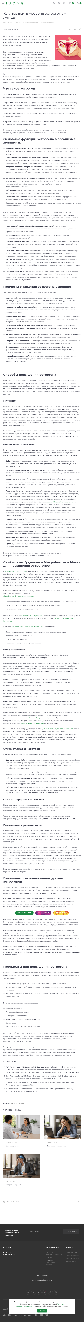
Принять (42, 1311)
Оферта (49, 1257)
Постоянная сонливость (56, 1146)
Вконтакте (28, 1292)
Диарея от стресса (13, 1185)
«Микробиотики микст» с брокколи (27, 626)
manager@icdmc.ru (43, 1280)
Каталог (7, 1248)
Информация (52, 1248)
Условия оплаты (71, 1252)
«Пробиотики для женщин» (32, 723)
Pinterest (56, 1292)
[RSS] (75, 29)
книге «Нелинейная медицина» (60, 502)
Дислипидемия (12, 1146)
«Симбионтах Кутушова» (15, 571)
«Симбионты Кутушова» (31, 615)
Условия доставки (72, 1255)
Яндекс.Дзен (50, 1292)
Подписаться (71, 1231)
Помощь (70, 1248)
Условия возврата (72, 1258)
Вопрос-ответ (71, 1261)
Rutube (44, 1292)
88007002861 (42, 1276)
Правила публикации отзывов (50, 1262)
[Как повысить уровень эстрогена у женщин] (68, 47)
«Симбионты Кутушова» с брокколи (18, 596)
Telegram (33, 1292)
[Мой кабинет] (64, 3)
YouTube (39, 1292)
